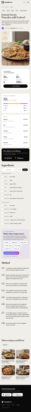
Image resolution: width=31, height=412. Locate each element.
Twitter (18, 404)
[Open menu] (28, 2)
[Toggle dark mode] (24, 2)
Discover (7, 7)
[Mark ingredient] (2, 176)
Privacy (8, 404)
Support (3, 404)
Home (3, 7)
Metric (19, 169)
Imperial (25, 169)
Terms (13, 404)
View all (5, 344)
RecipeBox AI (8, 2)
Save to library (16, 86)
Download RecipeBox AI (12, 253)
